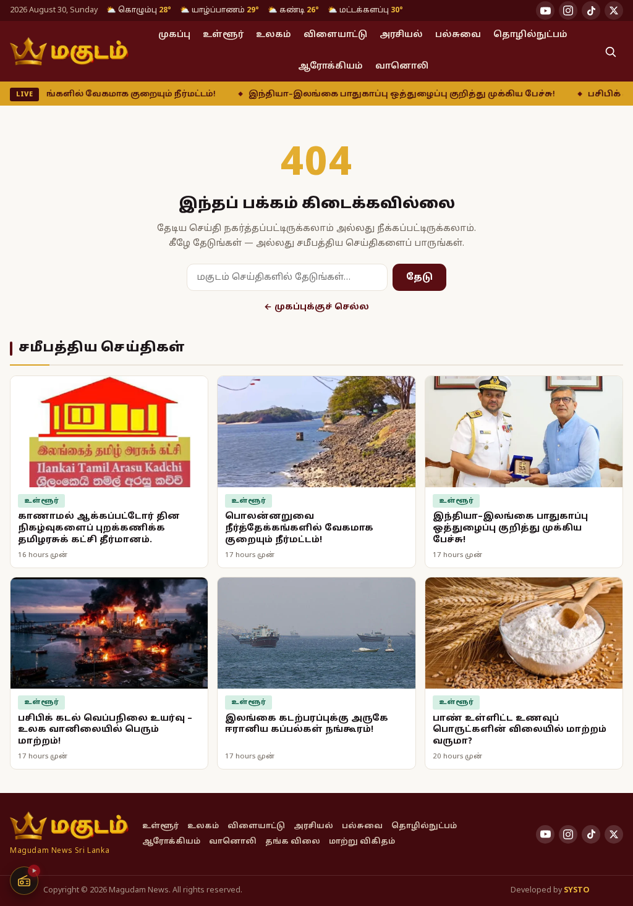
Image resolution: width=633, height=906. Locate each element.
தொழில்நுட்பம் (530, 35)
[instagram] (568, 10)
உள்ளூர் (223, 35)
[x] (614, 10)
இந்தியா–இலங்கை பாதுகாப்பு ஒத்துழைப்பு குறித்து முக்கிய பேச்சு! (361, 94)
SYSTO (577, 891)
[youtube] (545, 10)
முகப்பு (174, 35)
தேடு (419, 277)
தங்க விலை (292, 842)
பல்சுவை (458, 35)
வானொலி (401, 66)
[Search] (610, 51)
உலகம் (273, 35)
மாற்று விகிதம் (362, 842)
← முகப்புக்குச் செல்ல (316, 307)
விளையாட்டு (335, 35)
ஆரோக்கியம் (330, 66)
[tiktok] (591, 10)
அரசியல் (401, 35)
